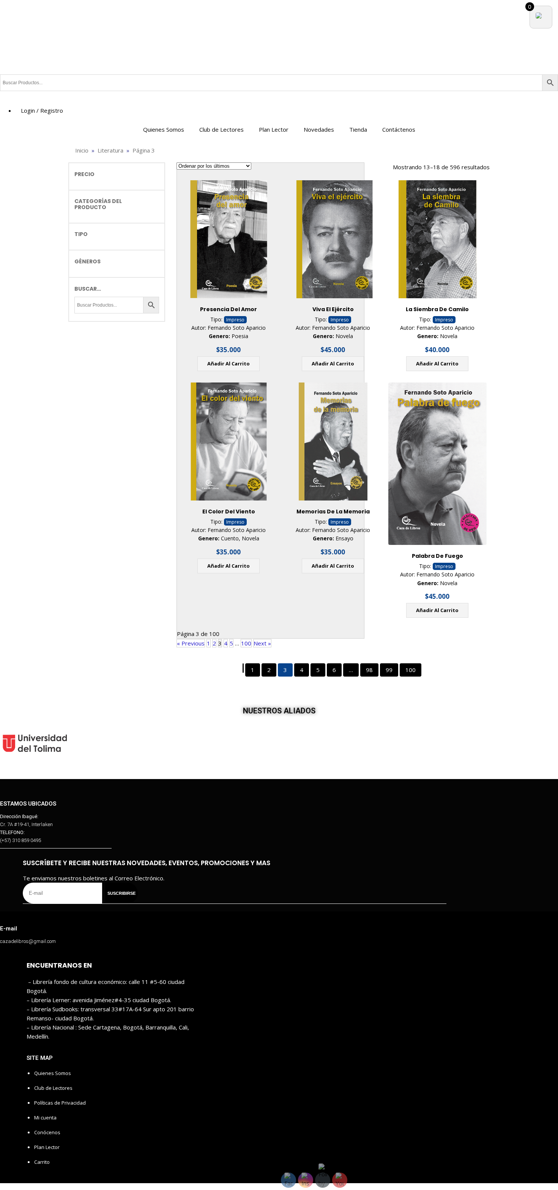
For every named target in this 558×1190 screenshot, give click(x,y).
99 (389, 670)
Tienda (358, 129)
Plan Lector (273, 129)
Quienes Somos (163, 129)
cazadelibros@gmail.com (28, 941)
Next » (262, 643)
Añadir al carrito (228, 363)
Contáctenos (398, 129)
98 (369, 670)
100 (246, 643)
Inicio (81, 150)
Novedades (319, 129)
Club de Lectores (221, 129)
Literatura (110, 150)
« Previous (191, 643)
